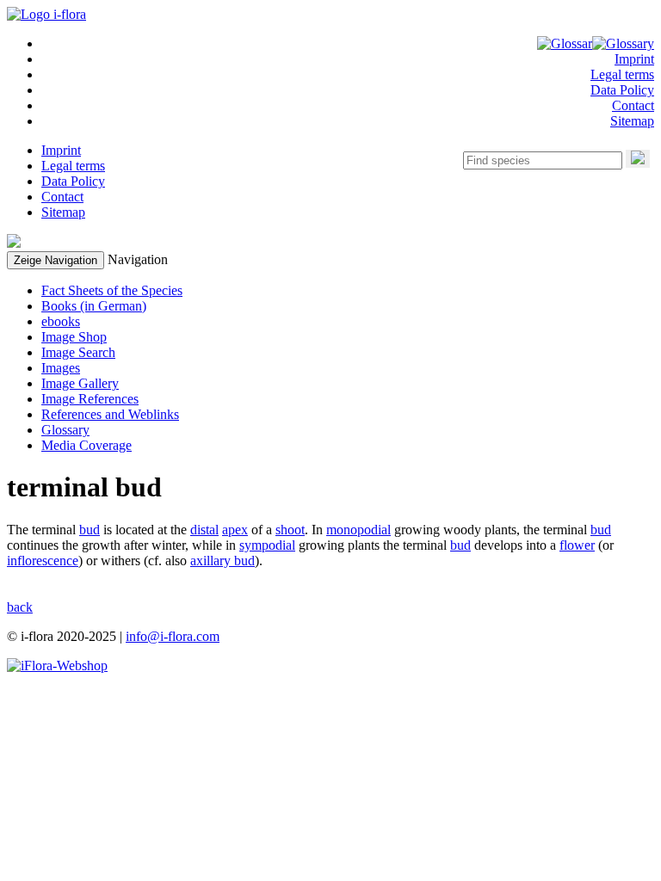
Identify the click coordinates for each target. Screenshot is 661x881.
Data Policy (622, 90)
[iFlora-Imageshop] (57, 665)
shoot (290, 529)
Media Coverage (86, 445)
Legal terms (622, 74)
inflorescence (42, 560)
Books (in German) (93, 306)
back (20, 607)
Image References (90, 398)
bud (89, 529)
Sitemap (632, 121)
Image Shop (74, 337)
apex (235, 529)
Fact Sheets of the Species (111, 290)
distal (204, 529)
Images (60, 367)
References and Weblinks (110, 414)
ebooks (60, 321)
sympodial (267, 545)
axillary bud (222, 560)
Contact (633, 105)
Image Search (78, 352)
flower (577, 545)
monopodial (358, 529)
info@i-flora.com (172, 636)
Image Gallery (80, 383)
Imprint (634, 59)
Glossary (65, 429)
